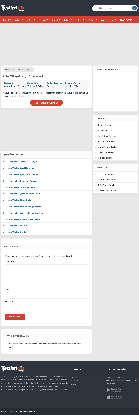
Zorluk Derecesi (54, 83)
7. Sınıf (79, 20)
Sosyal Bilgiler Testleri (108, 147)
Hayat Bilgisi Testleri (107, 136)
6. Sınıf (67, 20)
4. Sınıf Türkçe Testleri (14, 86)
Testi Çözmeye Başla (46, 103)
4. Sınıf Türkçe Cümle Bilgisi (18, 200)
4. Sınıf (43, 20)
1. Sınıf (6, 20)
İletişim (74, 385)
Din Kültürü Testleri (106, 152)
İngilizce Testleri (105, 158)
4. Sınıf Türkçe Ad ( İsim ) (17, 225)
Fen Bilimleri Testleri (107, 141)
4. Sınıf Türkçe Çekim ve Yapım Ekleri (23, 193)
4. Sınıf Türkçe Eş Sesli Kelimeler (21, 187)
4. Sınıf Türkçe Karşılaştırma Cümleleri (23, 219)
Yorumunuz (10, 261)
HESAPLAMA (126, 20)
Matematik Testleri (106, 130)
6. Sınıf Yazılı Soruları (107, 180)
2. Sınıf (18, 20)
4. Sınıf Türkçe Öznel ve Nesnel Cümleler (24, 213)
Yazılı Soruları (107, 20)
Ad (7, 289)
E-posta (9, 301)
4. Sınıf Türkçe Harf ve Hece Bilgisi (21, 161)
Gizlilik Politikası (77, 381)
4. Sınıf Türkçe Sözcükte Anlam (20, 168)
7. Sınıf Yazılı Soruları (107, 185)
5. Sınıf (55, 20)
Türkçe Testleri (104, 125)
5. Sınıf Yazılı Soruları (107, 174)
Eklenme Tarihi (72, 83)
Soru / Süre (32, 83)
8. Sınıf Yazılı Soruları (107, 190)
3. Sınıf (30, 20)
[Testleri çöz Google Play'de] (114, 390)
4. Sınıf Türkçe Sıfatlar (16, 232)
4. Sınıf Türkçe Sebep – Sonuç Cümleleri (24, 206)
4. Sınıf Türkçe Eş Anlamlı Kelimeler (22, 174)
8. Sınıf (92, 20)
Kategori (8, 83)
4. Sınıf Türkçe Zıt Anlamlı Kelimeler (22, 181)
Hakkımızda (75, 377)
